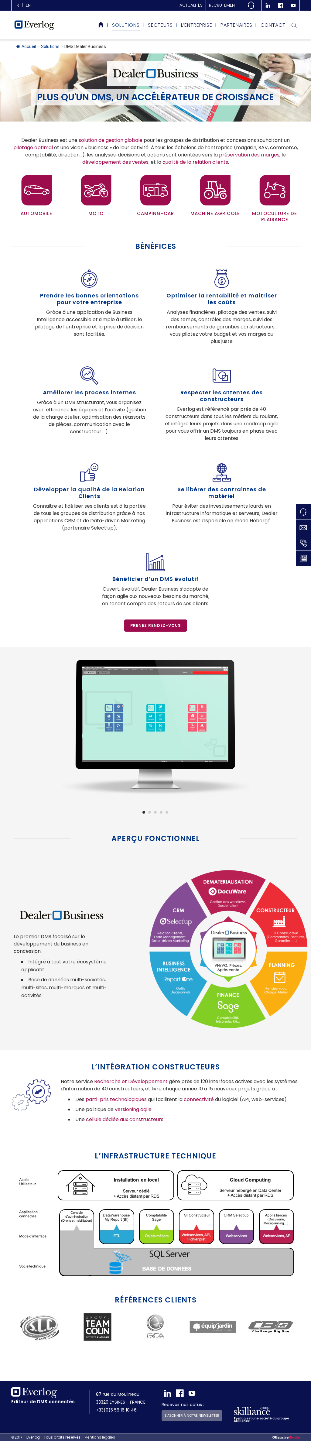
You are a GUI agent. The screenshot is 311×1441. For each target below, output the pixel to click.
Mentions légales (99, 1437)
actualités (191, 5)
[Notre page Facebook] (281, 5)
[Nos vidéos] (293, 5)
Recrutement (223, 5)
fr (17, 5)
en (28, 5)
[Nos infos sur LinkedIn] (268, 5)
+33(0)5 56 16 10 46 (116, 1410)
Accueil (29, 46)
